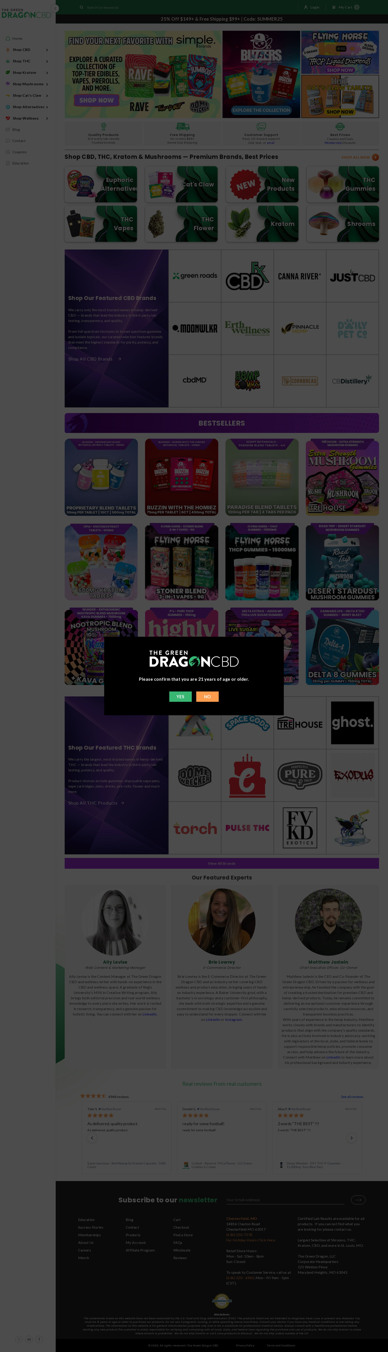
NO (207, 696)
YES (180, 696)
